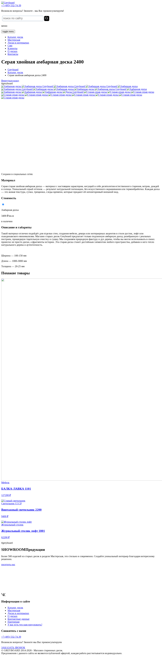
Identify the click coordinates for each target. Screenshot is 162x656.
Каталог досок (15, 37)
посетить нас (8, 564)
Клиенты (12, 48)
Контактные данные (18, 619)
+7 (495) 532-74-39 (11, 5)
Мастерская (14, 40)
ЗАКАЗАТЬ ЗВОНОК (13, 647)
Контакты (13, 54)
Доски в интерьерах (18, 42)
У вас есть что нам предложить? (25, 624)
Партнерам (13, 621)
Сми (10, 45)
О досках (12, 51)
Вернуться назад (10, 80)
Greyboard (13, 69)
